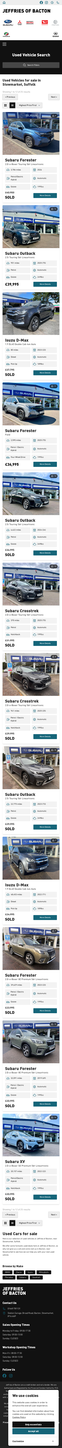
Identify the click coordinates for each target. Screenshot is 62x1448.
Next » (54, 97)
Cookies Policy (19, 1417)
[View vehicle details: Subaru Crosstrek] (31, 584)
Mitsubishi (44, 1272)
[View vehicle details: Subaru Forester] (31, 133)
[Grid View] (5, 105)
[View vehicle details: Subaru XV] (31, 1135)
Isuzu (30, 1272)
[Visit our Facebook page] (41, 2)
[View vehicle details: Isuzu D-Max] (31, 313)
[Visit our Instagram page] (46, 2)
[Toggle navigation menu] (31, 44)
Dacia (18, 1272)
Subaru (22, 1277)
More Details (45, 196)
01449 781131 (14, 1309)
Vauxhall (36, 1277)
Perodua (9, 1277)
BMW (7, 1272)
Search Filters (33, 65)
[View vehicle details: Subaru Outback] (31, 226)
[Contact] (57, 2)
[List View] (12, 105)
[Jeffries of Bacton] (4, 2)
